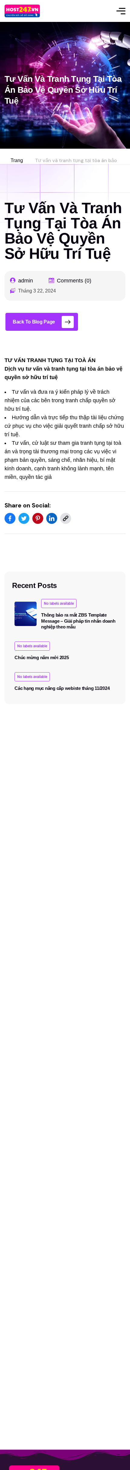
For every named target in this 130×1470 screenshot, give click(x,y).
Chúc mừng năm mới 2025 (42, 657)
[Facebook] (10, 518)
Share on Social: (28, 505)
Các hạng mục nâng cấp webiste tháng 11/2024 (62, 688)
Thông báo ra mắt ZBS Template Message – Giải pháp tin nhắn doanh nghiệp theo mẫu (78, 620)
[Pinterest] (37, 518)
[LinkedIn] (51, 518)
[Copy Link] (65, 518)
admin (25, 281)
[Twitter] (23, 518)
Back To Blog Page (34, 321)
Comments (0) (74, 281)
